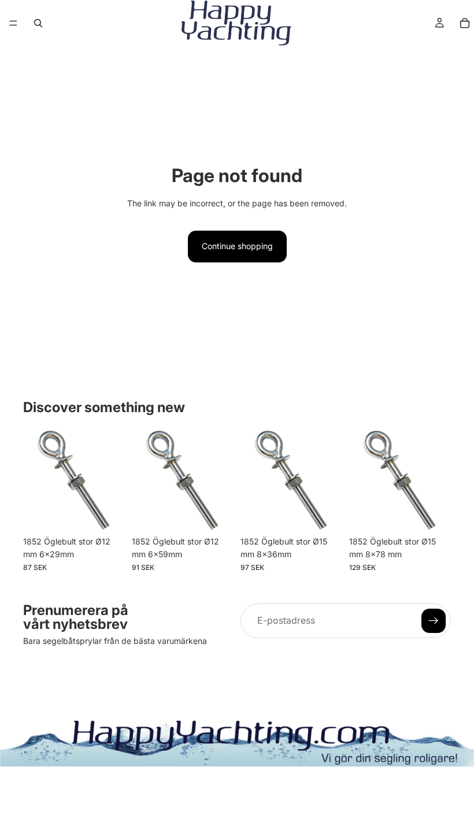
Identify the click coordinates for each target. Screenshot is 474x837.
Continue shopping (237, 246)
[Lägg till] (107, 512)
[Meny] (13, 23)
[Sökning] (38, 23)
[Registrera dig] (433, 621)
